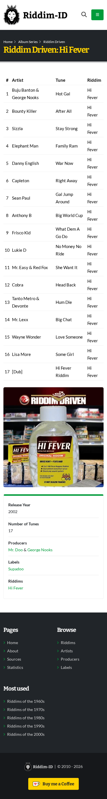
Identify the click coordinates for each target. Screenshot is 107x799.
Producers (70, 659)
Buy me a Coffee (57, 783)
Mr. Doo (15, 549)
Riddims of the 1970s (26, 709)
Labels (66, 667)
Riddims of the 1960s (26, 701)
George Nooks (40, 549)
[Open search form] (84, 14)
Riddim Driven (54, 42)
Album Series (28, 42)
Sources (14, 659)
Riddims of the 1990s (26, 726)
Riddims (68, 642)
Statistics (15, 667)
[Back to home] (35, 15)
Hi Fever (15, 587)
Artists (67, 651)
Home (8, 42)
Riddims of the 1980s (26, 718)
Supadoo (16, 568)
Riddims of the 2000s (26, 734)
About (12, 651)
